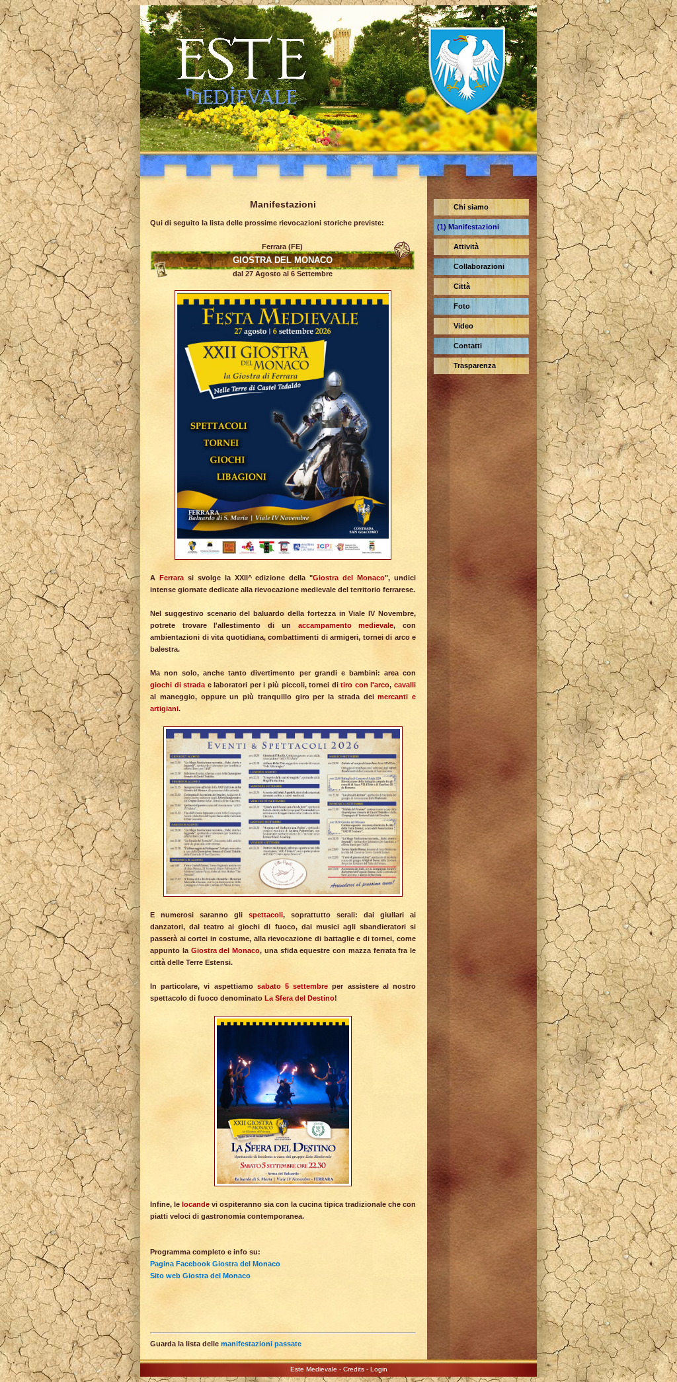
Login (378, 1369)
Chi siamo (471, 207)
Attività (466, 246)
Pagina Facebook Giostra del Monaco (215, 1264)
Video (463, 326)
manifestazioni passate (261, 1344)
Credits (353, 1369)
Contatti (468, 346)
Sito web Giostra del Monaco (200, 1276)
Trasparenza (475, 365)
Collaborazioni (479, 266)
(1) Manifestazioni (468, 227)
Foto (462, 306)
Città (462, 286)
